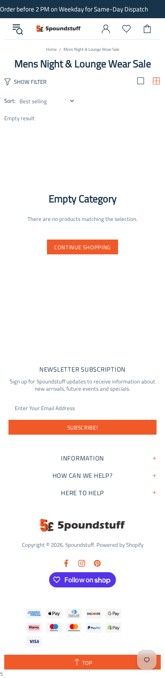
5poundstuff (58, 29)
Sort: (10, 101)
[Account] (106, 28)
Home (51, 49)
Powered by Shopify (119, 544)
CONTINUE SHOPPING (82, 247)
